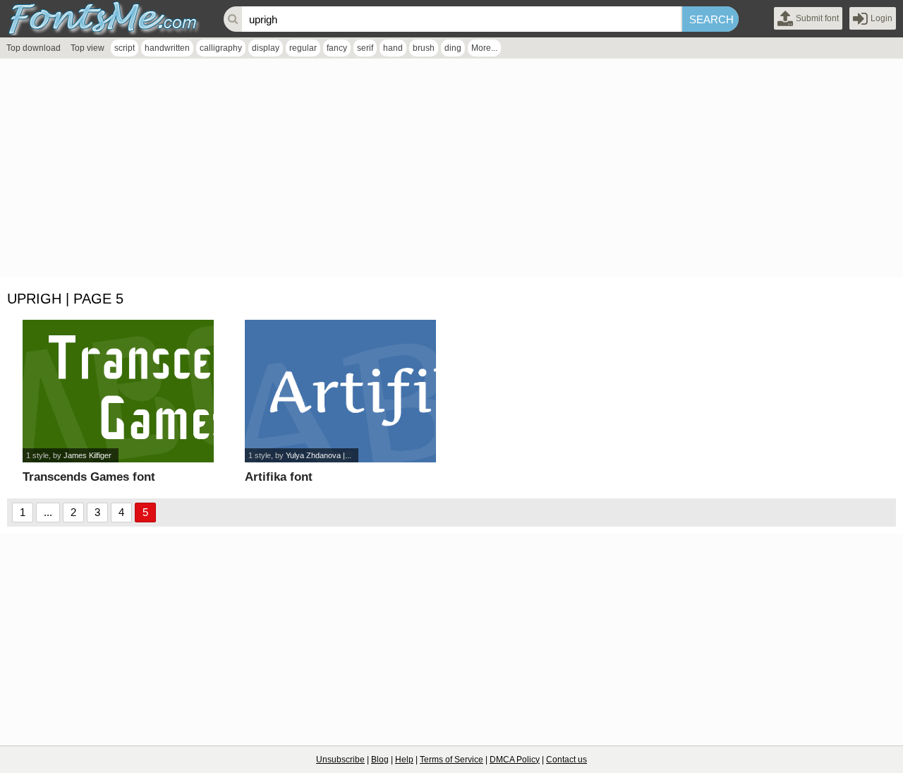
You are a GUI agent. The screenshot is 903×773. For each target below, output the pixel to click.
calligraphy (221, 48)
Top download (33, 48)
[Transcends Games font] (118, 391)
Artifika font (279, 477)
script (124, 48)
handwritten (167, 48)
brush (424, 48)
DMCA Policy (515, 760)
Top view (87, 48)
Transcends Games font (89, 477)
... (48, 512)
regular (303, 48)
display (265, 48)
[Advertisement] (423, 171)
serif (365, 48)
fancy (337, 48)
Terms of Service (451, 760)
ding (452, 48)
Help (404, 760)
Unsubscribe (340, 760)
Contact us (566, 760)
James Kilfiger (87, 455)
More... (484, 48)
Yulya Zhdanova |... (318, 455)
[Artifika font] (340, 391)
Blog (380, 760)
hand (393, 48)
